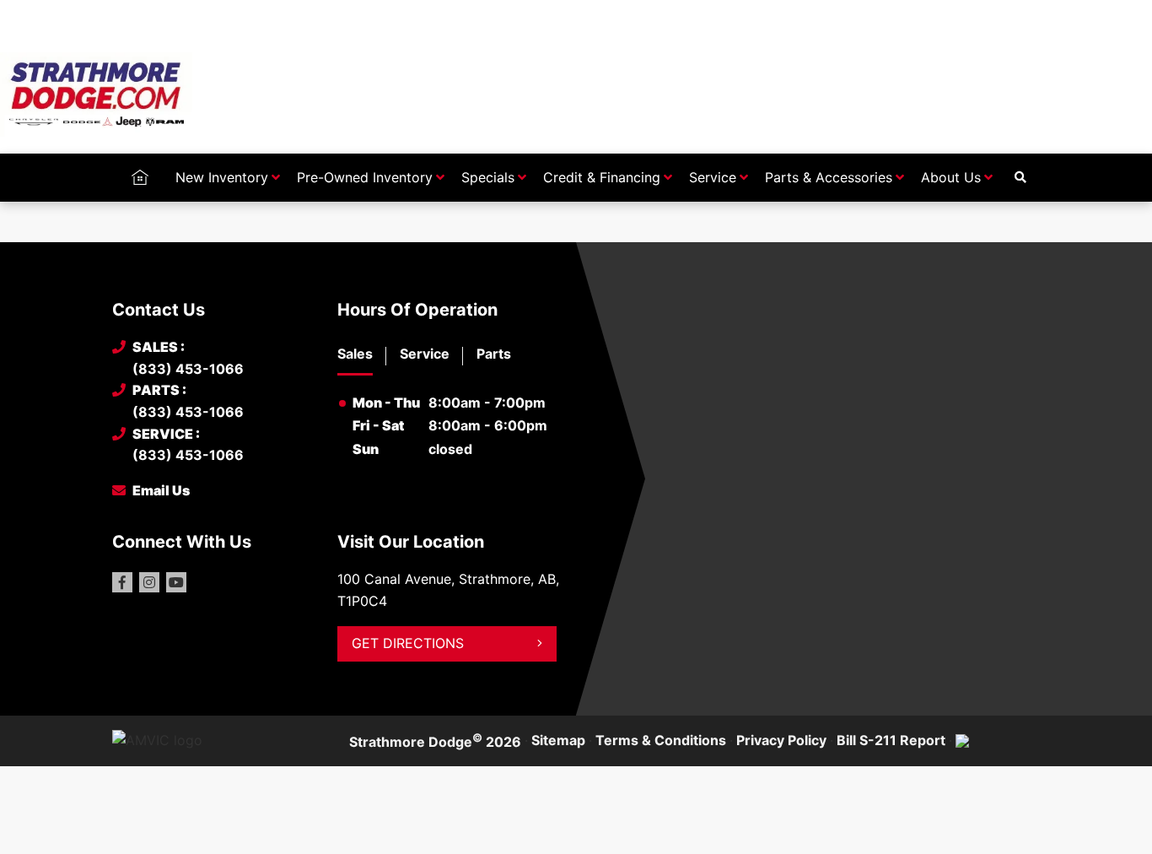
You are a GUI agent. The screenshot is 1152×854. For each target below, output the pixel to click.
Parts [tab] (493, 353)
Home (140, 177)
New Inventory (221, 177)
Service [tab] (424, 353)
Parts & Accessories (828, 177)
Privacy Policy (781, 740)
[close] (1023, 14)
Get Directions (408, 643)
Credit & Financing (601, 177)
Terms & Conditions (660, 740)
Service (712, 177)
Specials (487, 177)
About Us (951, 177)
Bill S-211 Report (891, 740)
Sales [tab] (355, 353)
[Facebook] (122, 582)
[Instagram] (149, 582)
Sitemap (558, 740)
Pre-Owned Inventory (365, 177)
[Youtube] (176, 582)
